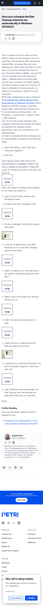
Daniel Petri (19, 35)
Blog (3, 9)
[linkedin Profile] (13, 39)
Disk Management (14, 9)
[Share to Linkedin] (15, 467)
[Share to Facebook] (4, 467)
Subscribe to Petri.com (22, 3)
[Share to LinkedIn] (19, 524)
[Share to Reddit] (21, 467)
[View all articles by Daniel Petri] (8, 437)
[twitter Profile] (9, 39)
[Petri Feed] (13, 524)
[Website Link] (5, 39)
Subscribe (21, 500)
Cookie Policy (10, 591)
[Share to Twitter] (9, 467)
